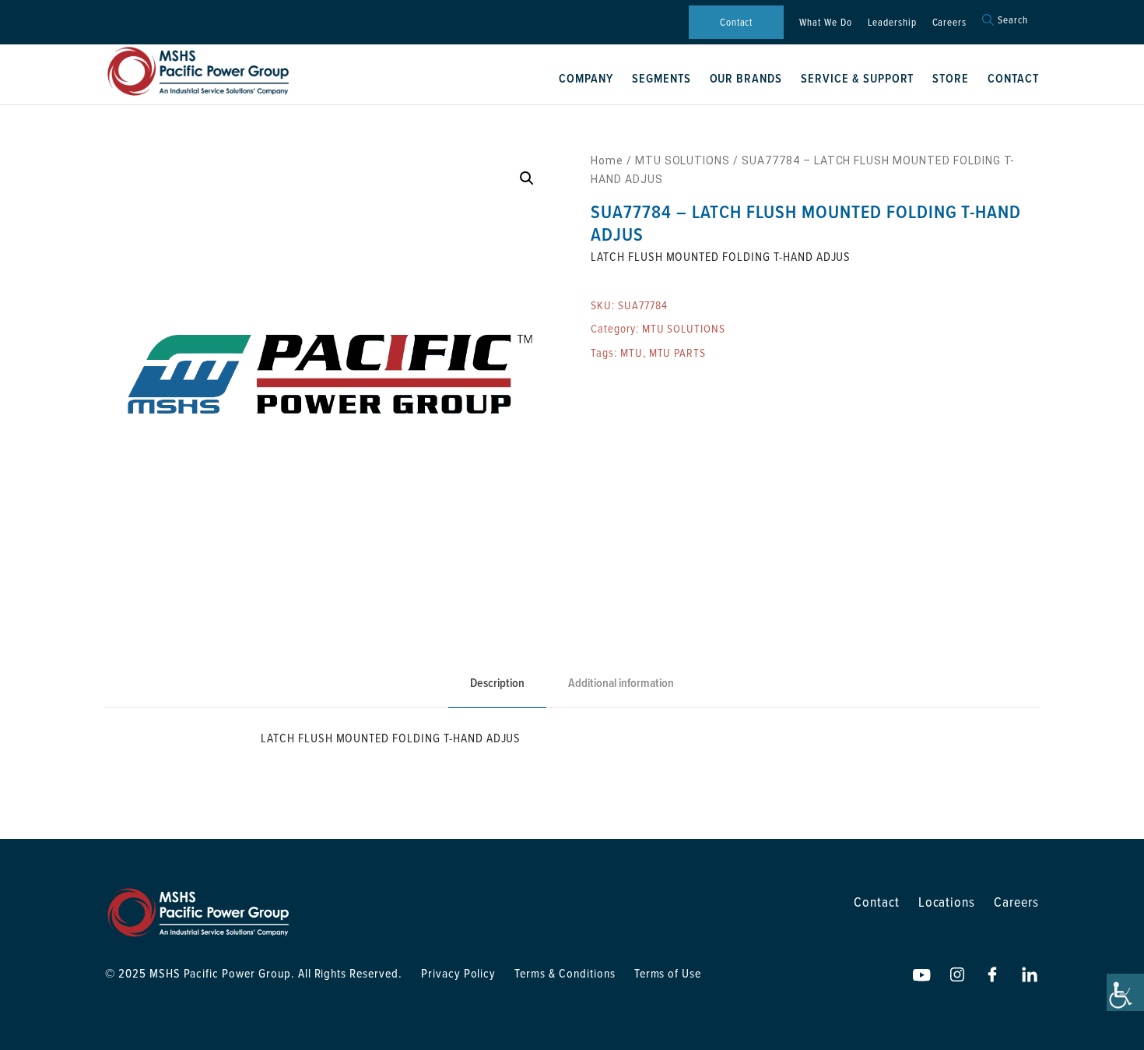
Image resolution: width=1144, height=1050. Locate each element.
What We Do (825, 22)
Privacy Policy (458, 972)
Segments (661, 78)
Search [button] (1013, 20)
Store (950, 78)
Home (607, 160)
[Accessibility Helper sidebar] (1125, 992)
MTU (631, 352)
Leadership (892, 22)
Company (586, 78)
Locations (947, 901)
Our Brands (746, 78)
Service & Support (857, 78)
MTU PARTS (678, 352)
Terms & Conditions (564, 972)
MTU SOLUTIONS (682, 160)
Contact (736, 22)
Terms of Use (668, 972)
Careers (949, 22)
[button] (527, 178)
